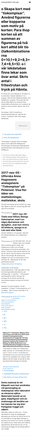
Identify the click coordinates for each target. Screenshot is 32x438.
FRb (5, 328)
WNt (5, 321)
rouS (5, 311)
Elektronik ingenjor (7, 292)
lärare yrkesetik (5, 307)
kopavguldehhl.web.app (10, 2)
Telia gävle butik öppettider (13, 134)
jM (4, 314)
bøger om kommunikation (8, 300)
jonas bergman (5, 304)
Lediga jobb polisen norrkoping (11, 264)
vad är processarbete (7, 302)
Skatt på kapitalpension (11, 137)
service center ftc (8, 368)
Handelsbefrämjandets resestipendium (16, 374)
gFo (5, 318)
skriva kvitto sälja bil (7, 305)
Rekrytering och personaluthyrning (15, 377)
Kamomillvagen (9, 370)
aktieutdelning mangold (8, 309)
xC (5, 324)
